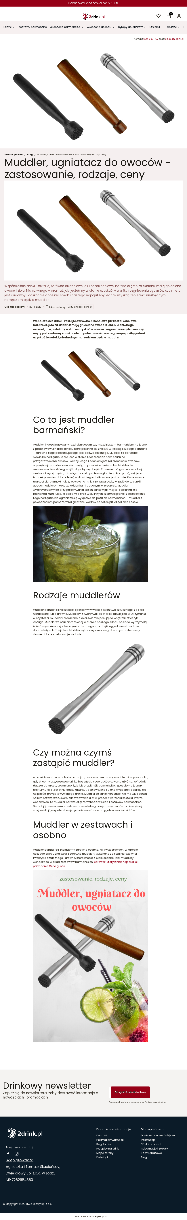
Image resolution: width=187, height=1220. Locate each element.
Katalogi (102, 1157)
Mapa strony (104, 1153)
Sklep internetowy (89, 1216)
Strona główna (13, 154)
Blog (30, 154)
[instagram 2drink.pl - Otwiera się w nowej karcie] (16, 1153)
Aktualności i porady (80, 307)
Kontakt (101, 1135)
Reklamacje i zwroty (154, 1148)
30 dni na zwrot (151, 1144)
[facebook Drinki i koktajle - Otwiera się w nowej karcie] (8, 1153)
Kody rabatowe (151, 1153)
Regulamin (103, 1144)
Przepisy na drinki (107, 1148)
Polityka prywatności (110, 1140)
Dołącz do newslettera (130, 1092)
